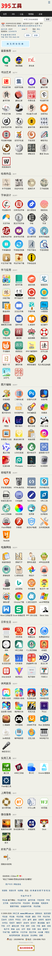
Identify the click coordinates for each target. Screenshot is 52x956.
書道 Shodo (44, 154)
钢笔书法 (44, 140)
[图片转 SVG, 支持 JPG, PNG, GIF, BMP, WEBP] (6, 410)
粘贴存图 (31, 439)
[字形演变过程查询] (32, 138)
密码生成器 (31, 562)
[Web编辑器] (32, 485)
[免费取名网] (32, 634)
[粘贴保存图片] (32, 437)
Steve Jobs (44, 615)
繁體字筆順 (14, 906)
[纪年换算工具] (19, 661)
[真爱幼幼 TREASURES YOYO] (6, 840)
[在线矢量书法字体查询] (19, 125)
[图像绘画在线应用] (6, 397)
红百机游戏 (31, 698)
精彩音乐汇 (6, 752)
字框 (31, 223)
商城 (13, 929)
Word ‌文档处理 (6, 615)
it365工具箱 (19, 773)
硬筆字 (45, 929)
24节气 (6, 378)
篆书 (29, 920)
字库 (39, 917)
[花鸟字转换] (19, 138)
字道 (2, 37)
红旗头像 (6, 466)
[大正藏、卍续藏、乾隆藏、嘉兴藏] (19, 336)
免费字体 (15, 932)
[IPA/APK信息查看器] (44, 560)
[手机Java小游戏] (32, 722)
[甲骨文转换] (6, 111)
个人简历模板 (31, 650)
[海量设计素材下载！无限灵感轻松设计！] (6, 63)
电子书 (6, 929)
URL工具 (44, 501)
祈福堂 (44, 650)
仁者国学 (31, 325)
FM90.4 (44, 677)
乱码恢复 (44, 514)
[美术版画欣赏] (32, 186)
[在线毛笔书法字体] (44, 111)
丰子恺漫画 (6, 189)
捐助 (28, 35)
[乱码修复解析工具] (44, 512)
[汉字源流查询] (32, 309)
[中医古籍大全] (6, 336)
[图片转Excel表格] (32, 450)
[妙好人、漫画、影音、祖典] (32, 336)
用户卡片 (8, 884)
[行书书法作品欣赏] (19, 111)
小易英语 (44, 311)
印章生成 (31, 101)
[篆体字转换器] (32, 125)
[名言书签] (32, 573)
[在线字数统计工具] (44, 296)
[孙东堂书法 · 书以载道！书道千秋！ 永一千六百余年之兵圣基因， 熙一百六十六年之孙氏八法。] (19, 827)
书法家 (27, 917)
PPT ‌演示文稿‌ (31, 615)
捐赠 (41, 935)
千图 (6, 66)
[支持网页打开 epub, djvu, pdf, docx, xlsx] (19, 573)
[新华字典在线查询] (19, 282)
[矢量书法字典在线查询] (32, 85)
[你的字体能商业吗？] (44, 234)
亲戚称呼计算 (31, 663)
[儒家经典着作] (32, 322)
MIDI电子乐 (44, 738)
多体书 (26, 923)
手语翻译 (6, 351)
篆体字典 (31, 127)
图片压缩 (31, 426)
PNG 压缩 (44, 426)
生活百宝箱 (6, 663)
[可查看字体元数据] (32, 261)
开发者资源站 (6, 487)
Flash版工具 (6, 786)
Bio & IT (19, 808)
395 (13, 14)
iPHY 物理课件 (31, 351)
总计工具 (4, 29)
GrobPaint (32, 466)
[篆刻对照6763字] (44, 125)
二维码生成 (19, 399)
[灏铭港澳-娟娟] (6, 827)
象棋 (43, 926)
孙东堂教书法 (19, 829)
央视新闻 (31, 829)
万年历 (6, 637)
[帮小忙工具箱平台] (32, 771)
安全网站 (33, 935)
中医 (38, 926)
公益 (21, 14)
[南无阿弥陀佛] (26, 950)
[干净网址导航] (44, 805)
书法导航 (37, 906)
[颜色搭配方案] (19, 512)
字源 (22, 926)
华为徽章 (31, 589)
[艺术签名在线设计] (32, 208)
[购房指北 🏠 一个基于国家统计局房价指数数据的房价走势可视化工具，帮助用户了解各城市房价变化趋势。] (19, 674)
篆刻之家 (18, 101)
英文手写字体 (19, 223)
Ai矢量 (40, 932)
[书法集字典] (19, 362)
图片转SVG (6, 413)
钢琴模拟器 (19, 738)
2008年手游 (31, 725)
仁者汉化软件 (31, 602)
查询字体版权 (44, 237)
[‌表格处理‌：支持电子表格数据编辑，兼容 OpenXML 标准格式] (19, 613)
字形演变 (31, 140)
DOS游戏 (19, 725)
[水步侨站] (44, 827)
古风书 (11, 920)
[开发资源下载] (6, 485)
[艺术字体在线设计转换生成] (6, 221)
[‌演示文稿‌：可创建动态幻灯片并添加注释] (32, 613)
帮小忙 (31, 773)
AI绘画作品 (44, 439)
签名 (39, 929)
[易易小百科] (6, 661)
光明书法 (44, 114)
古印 (24, 920)
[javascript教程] (32, 512)
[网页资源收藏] (32, 362)
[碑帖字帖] (32, 151)
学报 (34, 31)
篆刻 (34, 917)
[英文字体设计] (19, 221)
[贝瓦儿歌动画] (32, 736)
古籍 (33, 926)
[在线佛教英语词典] (6, 322)
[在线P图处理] (44, 397)
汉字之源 (44, 351)
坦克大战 (31, 712)
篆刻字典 (44, 87)
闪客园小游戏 (19, 698)
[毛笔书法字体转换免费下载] (19, 85)
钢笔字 (19, 923)
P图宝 (6, 426)
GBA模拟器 (44, 698)
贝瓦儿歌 (31, 738)
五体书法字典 (6, 127)
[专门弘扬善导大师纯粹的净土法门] (44, 336)
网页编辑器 (31, 487)
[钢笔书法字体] (44, 138)
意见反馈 (25, 935)
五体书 (4, 920)
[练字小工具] (19, 296)
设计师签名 (31, 210)
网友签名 (17, 884)
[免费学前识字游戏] (6, 282)
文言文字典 (19, 311)
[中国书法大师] (6, 151)
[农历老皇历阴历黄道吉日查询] (6, 634)
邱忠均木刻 (19, 189)
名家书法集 (19, 87)
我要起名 (31, 637)
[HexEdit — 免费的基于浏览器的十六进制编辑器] (6, 538)
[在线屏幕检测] (6, 573)
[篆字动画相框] (32, 221)
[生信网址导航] (19, 805)
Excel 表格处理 (19, 615)
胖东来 (31, 66)
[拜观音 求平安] (44, 648)
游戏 (49, 926)
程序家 (31, 514)
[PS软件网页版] (19, 464)
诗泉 (19, 378)
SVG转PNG (19, 413)
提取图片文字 (44, 453)
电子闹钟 (31, 677)
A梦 (8, 602)
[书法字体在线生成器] (19, 208)
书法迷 (4, 900)
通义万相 (6, 453)
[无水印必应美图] (19, 586)
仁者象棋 (6, 725)
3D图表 (44, 413)
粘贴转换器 (6, 562)
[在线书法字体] (6, 234)
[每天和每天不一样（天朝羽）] (44, 586)
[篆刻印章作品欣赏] (19, 98)
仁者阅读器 (19, 575)
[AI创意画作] (6, 450)
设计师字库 (31, 237)
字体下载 (6, 932)
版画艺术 (31, 189)
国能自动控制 (6, 864)
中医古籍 (6, 338)
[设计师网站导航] (6, 805)
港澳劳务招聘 (6, 829)
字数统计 (44, 298)
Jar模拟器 (6, 738)
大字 (8, 926)
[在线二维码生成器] (19, 397)
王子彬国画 (44, 189)
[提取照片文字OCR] (44, 450)
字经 (6, 37)
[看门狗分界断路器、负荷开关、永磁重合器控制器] (6, 862)
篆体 (35, 920)
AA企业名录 (6, 677)
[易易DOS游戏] (19, 722)
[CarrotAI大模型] (44, 771)
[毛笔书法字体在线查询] (19, 234)
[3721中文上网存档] (32, 805)
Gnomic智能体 (44, 773)
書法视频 (35, 903)
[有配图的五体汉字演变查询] (44, 221)
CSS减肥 (18, 501)
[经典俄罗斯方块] (19, 709)
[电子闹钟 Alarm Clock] (32, 674)
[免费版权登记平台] (44, 634)
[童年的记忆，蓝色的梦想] (6, 600)
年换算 (19, 663)
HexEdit (6, 541)
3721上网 (31, 808)
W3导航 (44, 808)
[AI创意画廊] (44, 437)
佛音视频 (18, 66)
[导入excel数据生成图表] (44, 410)
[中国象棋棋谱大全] (6, 722)
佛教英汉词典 (6, 325)
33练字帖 (6, 298)
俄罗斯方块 (19, 712)
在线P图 (44, 399)
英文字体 (32, 932)
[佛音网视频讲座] (19, 63)
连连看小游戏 (6, 712)
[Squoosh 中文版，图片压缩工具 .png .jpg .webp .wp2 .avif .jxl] (32, 424)
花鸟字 (33, 923)
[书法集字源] (44, 349)
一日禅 (44, 575)
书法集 (12, 917)
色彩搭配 (18, 514)
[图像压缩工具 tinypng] (44, 424)
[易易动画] (6, 525)
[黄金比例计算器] (19, 437)
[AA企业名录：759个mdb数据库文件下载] (6, 674)
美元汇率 (44, 663)
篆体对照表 (44, 127)
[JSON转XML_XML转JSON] (44, 485)
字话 (10, 37)
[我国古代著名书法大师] (19, 151)
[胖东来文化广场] (32, 63)
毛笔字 (12, 923)
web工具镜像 (6, 514)
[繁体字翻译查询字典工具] (32, 296)
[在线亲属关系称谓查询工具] (32, 661)
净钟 (6, 650)
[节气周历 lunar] (6, 375)
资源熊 (4, 890)
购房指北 (18, 677)
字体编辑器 (6, 250)
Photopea (19, 466)
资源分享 (12, 890)
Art (18, 37)
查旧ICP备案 (32, 527)
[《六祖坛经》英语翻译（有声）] (6, 586)
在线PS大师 (31, 399)
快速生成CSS (6, 501)
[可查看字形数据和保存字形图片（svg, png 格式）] (44, 248)
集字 (48, 923)
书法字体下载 (19, 263)
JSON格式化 (44, 487)
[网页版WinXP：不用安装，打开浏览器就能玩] (44, 600)
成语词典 (31, 285)
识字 (23, 929)
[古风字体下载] (19, 261)
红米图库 (44, 466)
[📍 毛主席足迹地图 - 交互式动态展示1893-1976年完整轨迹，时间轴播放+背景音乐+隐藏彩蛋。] (44, 362)
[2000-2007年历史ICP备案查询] (32, 525)
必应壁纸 (18, 589)
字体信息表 (31, 263)
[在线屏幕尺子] (19, 560)
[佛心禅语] (44, 573)
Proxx (44, 712)
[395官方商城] (19, 634)
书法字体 (31, 87)
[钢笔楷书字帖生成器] (6, 296)
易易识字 (6, 285)
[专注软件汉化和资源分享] (32, 600)
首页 (5, 14)
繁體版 (31, 14)
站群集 (20, 890)
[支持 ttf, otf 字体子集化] (32, 248)
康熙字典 (18, 365)
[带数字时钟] (6, 648)
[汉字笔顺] (44, 282)
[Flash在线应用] (19, 525)
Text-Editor (31, 501)
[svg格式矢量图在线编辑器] (32, 410)
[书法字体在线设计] (6, 125)
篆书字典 (6, 101)
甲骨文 (18, 920)
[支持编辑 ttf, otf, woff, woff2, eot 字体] (6, 248)
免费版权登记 (44, 637)
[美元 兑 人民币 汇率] (44, 661)
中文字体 (23, 932)
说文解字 (44, 325)
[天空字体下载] (6, 261)
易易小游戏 (6, 698)
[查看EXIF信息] (6, 437)
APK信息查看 (44, 562)
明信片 (31, 575)
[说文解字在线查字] (44, 322)
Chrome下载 (19, 602)
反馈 (40, 14)
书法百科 (18, 154)
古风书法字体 (19, 210)
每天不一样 (44, 589)
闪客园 (19, 527)
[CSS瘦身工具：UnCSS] (19, 498)
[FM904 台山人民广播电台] (44, 674)
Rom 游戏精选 (44, 725)
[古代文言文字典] (19, 309)
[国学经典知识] (19, 322)
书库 (20, 325)
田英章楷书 (6, 167)
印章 (34, 929)
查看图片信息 (6, 439)
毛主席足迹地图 (44, 365)
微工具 (6, 773)
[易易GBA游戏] (44, 696)
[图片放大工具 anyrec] (19, 424)
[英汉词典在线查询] (44, 309)
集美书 (48, 920)
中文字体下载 (6, 263)
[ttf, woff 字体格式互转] (19, 248)
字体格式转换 (19, 250)
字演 (44, 223)
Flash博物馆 (6, 527)
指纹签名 (44, 210)
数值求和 (6, 311)
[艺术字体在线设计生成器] (32, 234)
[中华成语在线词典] (32, 282)
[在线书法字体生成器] (32, 111)
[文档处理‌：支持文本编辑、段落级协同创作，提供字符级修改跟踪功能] (6, 613)
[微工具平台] (6, 771)
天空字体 (6, 223)
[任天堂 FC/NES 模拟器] (32, 696)
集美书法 (18, 127)
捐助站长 (38, 913)
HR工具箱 (19, 650)
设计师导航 (6, 808)
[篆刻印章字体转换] (32, 98)
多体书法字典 (19, 237)
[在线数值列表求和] (6, 309)
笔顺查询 (44, 285)
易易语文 (18, 351)
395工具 (16, 913)
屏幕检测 (6, 575)
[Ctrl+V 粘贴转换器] (6, 560)
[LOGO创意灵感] (19, 450)
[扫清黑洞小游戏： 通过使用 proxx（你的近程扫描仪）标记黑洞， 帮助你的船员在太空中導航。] (44, 709)
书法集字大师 (31, 114)
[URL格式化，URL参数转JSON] (44, 498)
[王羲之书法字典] (6, 85)
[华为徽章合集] (32, 586)
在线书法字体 (15, 903)
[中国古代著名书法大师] (44, 98)
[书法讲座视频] (6, 138)
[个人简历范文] (32, 648)
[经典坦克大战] (32, 709)
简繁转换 (31, 298)
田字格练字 (19, 298)
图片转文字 (31, 453)
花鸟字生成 (19, 140)
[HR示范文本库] (19, 648)
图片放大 (18, 426)
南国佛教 (31, 338)
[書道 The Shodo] (44, 151)
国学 (28, 926)
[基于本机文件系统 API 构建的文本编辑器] (32, 498)
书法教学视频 (6, 140)
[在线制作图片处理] (32, 397)
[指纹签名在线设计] (44, 208)
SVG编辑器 (31, 413)
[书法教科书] (6, 208)
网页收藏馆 (31, 365)
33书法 (19, 114)
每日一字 (6, 365)
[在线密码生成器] (32, 560)
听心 (38, 29)
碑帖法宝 (31, 154)
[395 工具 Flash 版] (6, 784)
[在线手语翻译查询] (6, 349)
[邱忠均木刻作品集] (19, 186)
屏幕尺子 (18, 562)
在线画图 (6, 399)
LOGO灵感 (19, 453)
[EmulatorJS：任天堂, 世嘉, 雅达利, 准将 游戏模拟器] (44, 722)
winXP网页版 (44, 602)
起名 (18, 929)
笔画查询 (44, 903)
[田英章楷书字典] (6, 165)
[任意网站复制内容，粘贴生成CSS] (6, 498)
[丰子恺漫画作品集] (6, 186)
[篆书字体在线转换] (6, 98)
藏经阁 (19, 338)
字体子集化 (31, 250)
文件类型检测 (44, 527)
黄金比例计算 (19, 439)
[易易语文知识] (19, 349)
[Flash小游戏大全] (19, 696)
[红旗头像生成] (6, 464)
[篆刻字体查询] (44, 85)
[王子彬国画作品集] (44, 186)
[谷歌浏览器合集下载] (19, 600)
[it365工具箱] (19, 771)
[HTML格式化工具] (19, 485)
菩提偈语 (6, 589)
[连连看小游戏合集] (6, 709)
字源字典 (31, 311)
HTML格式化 (19, 487)
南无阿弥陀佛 (15, 44)
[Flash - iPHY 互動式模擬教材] (32, 349)
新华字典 (18, 285)
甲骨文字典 (6, 114)
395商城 (19, 637)
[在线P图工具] (6, 424)
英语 (28, 929)
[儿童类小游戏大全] (6, 696)
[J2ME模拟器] (6, 736)
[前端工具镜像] (6, 512)
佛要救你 (44, 338)
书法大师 (6, 154)
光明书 (41, 920)
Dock (44, 829)
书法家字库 (44, 101)
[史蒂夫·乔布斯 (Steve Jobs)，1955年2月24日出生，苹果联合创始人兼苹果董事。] (44, 613)
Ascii (14, 37)
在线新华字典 (26, 906)
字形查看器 (44, 250)
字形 (3, 926)
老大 (6, 843)
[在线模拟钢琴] (19, 736)
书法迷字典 (6, 87)
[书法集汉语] (6, 362)
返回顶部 (47, 913)
